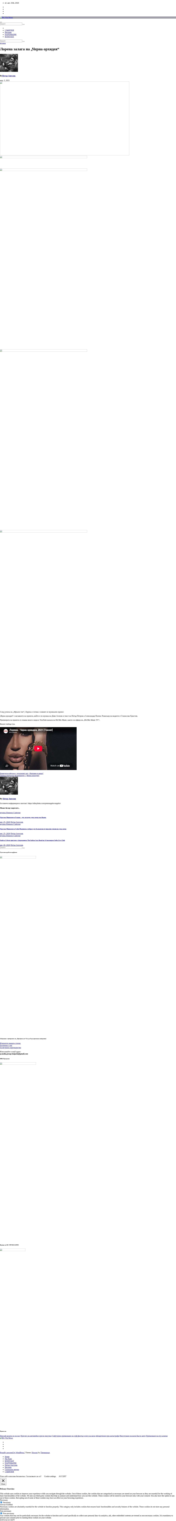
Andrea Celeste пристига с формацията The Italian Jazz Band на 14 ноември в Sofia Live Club (32, 840)
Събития (16, 813)
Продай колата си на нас (10, 1436)
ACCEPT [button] (62, 1476)
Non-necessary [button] (5, 1511)
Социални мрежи (12, 1470)
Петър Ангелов (8, 76)
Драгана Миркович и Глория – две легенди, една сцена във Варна (23, 817)
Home (7, 1457)
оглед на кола (89, 1436)
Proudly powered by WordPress (12, 1453)
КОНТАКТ (9, 37)
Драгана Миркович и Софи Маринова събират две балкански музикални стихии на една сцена (33, 829)
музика (3, 43)
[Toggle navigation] (1, 22)
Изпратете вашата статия (10, 1043)
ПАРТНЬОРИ (10, 35)
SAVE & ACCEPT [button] (7, 1520)
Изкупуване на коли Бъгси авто (132, 1436)
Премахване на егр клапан (157, 1436)
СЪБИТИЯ (9, 30)
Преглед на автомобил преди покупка (35, 1436)
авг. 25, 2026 (5, 822)
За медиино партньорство (10, 1048)
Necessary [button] (4, 1500)
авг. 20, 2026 (5, 845)
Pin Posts (8, 1459)
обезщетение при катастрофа (107, 1436)
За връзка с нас (6, 1045)
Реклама (8, 32)
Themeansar (45, 1453)
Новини (9, 813)
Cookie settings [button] (50, 1476)
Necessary (7, 1502)
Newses (35, 1453)
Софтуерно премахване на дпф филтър (68, 1436)
